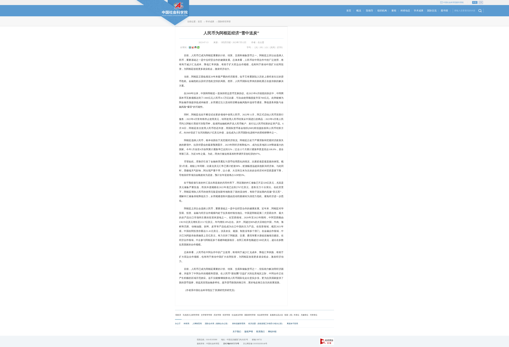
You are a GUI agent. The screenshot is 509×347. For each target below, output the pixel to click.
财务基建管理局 (238, 324)
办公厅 (178, 324)
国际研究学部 (224, 21)
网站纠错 (272, 331)
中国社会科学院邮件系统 (453, 2)
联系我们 (260, 331)
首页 (348, 10)
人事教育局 (197, 324)
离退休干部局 (292, 324)
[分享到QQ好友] (195, 47)
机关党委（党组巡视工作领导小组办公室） (266, 324)
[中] (261, 47)
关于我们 (237, 331)
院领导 (369, 10)
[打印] (279, 47)
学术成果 (418, 10)
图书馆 (444, 10)
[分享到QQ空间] (190, 47)
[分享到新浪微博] (193, 47)
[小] (266, 47)
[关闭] (272, 47)
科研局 (186, 324)
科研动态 (405, 10)
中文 (475, 2)
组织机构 (382, 10)
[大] (256, 47)
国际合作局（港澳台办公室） (217, 324)
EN (481, 2)
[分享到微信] (198, 47)
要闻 (393, 10)
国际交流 (432, 10)
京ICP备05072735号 (231, 344)
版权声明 (248, 331)
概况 (358, 10)
